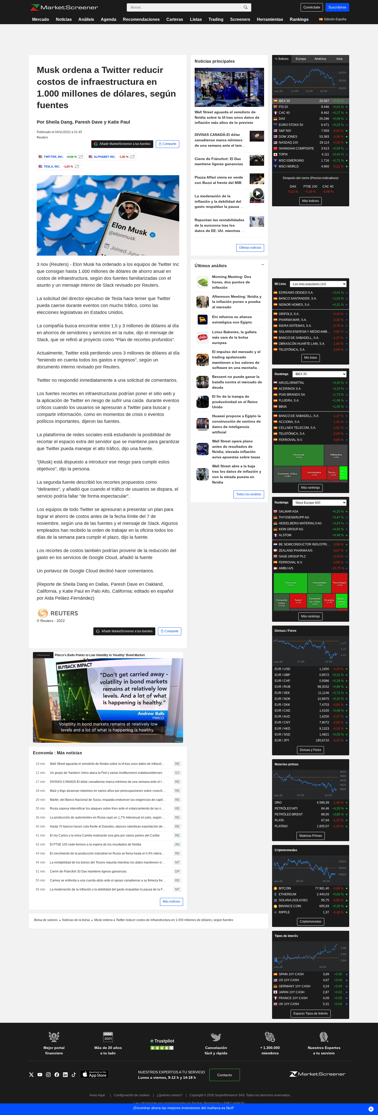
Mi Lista (280, 284)
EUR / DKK (282, 705)
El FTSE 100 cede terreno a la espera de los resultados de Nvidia (95, 844)
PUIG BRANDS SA (292, 394)
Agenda (108, 19)
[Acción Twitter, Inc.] (80, 157)
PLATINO (281, 826)
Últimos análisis (211, 266)
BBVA (283, 406)
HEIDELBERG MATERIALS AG (300, 523)
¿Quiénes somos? (169, 1095)
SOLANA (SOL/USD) (293, 900)
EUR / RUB (282, 687)
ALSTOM (285, 535)
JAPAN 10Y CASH (291, 992)
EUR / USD (282, 669)
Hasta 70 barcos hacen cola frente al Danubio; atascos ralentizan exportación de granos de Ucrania (108, 826)
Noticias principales (215, 61)
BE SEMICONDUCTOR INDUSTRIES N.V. (304, 544)
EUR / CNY (282, 722)
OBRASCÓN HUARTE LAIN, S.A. (302, 344)
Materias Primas (310, 836)
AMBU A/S (286, 568)
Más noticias (171, 901)
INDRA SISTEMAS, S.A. (295, 326)
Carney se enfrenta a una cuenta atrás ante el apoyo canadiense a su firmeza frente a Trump (108, 880)
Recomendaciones (141, 19)
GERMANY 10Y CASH (294, 986)
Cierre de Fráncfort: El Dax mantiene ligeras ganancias (88, 871)
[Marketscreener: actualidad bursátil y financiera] (64, 7)
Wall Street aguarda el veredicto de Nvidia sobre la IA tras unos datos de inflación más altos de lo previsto (108, 764)
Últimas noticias (250, 247)
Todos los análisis (248, 494)
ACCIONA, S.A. (289, 422)
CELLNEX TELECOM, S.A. (297, 428)
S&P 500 (285, 131)
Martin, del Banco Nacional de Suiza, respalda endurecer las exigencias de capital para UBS (108, 800)
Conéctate (311, 7)
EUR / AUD (282, 716)
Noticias (64, 19)
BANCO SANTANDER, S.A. (298, 298)
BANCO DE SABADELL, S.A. (299, 338)
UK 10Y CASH (289, 1004)
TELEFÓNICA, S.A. (292, 349)
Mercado (40, 19)
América (320, 59)
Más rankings (310, 487)
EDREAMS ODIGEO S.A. (296, 292)
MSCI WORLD (289, 166)
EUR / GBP (282, 675)
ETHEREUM (287, 894)
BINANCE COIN (290, 906)
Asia (339, 59)
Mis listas (310, 357)
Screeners (240, 19)
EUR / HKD (282, 728)
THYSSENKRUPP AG (294, 517)
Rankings (299, 19)
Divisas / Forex (285, 631)
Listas (196, 19)
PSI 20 (283, 107)
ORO (278, 802)
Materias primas (287, 764)
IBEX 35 (284, 101)
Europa (301, 59)
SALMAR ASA (288, 511)
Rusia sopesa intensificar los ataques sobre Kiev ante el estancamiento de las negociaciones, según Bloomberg (108, 808)
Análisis (86, 19)
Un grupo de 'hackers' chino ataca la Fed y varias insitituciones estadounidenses (106, 773)
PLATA (279, 820)
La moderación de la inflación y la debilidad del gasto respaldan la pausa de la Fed (108, 889)
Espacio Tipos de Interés (310, 1013)
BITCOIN (285, 888)
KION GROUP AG (291, 529)
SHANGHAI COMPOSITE (296, 148)
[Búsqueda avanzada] (245, 7)
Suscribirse (337, 7)
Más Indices (310, 201)
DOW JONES (288, 136)
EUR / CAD (282, 710)
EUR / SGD (282, 734)
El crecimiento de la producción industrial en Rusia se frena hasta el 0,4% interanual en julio (108, 853)
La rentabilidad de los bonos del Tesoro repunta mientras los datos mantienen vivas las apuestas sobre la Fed (108, 862)
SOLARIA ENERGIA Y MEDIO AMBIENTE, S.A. (304, 331)
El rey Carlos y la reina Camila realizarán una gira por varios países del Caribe (105, 835)
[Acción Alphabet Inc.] (131, 157)
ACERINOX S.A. (290, 389)
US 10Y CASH (289, 980)
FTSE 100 (310, 186)
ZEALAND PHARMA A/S (295, 550)
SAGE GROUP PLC (292, 556)
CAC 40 (284, 113)
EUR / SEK (282, 693)
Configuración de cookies (132, 1095)
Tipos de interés (286, 936)
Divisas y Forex (310, 750)
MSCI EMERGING (291, 160)
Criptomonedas (286, 850)
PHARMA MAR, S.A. (293, 320)
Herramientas (270, 19)
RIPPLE (284, 912)
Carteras (174, 19)
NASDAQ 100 (288, 142)
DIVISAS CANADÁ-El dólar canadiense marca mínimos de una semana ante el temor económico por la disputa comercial (108, 782)
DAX (282, 118)
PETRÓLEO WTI (286, 808)
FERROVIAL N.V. (291, 440)
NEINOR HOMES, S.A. (294, 304)
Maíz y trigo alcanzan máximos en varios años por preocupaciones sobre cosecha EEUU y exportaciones (108, 791)
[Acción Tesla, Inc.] (76, 166)
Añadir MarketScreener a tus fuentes (124, 144)
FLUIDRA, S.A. (289, 400)
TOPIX (283, 154)
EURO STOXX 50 (291, 125)
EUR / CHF (282, 681)
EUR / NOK (282, 699)
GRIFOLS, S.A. (289, 314)
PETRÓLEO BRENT (289, 814)
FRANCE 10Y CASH (293, 998)
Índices (283, 59)
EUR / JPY (282, 740)
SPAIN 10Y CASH (291, 974)
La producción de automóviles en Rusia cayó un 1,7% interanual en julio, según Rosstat (108, 817)
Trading (216, 19)
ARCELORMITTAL (291, 383)
